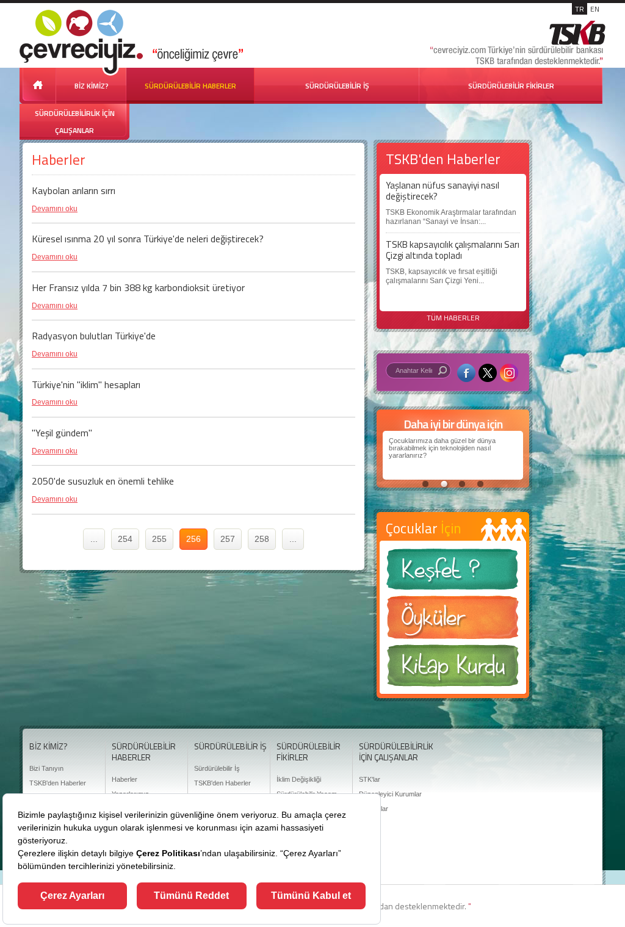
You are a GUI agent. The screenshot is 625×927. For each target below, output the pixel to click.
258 (262, 539)
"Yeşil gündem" (62, 432)
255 (159, 539)
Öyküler (453, 621)
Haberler (124, 779)
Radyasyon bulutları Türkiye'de (94, 335)
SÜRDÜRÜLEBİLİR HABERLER (190, 86)
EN (594, 9)
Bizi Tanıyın (46, 768)
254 (125, 539)
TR (579, 9)
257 (227, 539)
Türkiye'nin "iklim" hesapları (86, 384)
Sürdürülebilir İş (217, 768)
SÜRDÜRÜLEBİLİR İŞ (337, 86)
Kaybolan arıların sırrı (73, 190)
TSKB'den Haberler (57, 783)
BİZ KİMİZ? (91, 86)
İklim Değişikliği (298, 779)
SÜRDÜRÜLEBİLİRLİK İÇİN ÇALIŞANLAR (75, 121)
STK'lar (369, 779)
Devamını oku (55, 208)
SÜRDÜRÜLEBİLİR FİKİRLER (511, 86)
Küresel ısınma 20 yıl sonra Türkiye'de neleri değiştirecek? (148, 238)
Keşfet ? (453, 573)
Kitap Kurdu (453, 669)
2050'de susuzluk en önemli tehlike (103, 481)
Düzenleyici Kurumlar (390, 794)
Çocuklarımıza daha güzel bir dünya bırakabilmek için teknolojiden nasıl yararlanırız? (442, 448)
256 (193, 539)
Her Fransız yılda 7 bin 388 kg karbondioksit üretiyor (138, 287)
